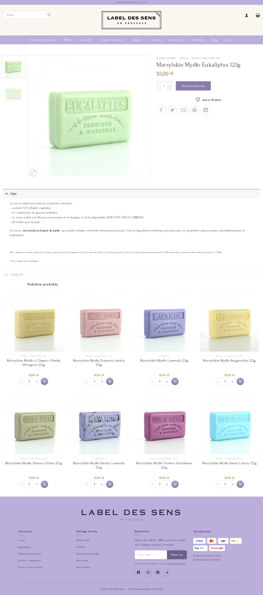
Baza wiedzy (83, 567)
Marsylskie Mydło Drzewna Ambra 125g (99, 363)
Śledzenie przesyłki (88, 553)
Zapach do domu (112, 40)
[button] (44, 381)
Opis (13, 193)
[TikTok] (167, 572)
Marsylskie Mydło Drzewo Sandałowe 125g (164, 465)
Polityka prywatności (29, 553)
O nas (229, 40)
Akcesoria (175, 40)
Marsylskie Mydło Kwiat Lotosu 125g (229, 463)
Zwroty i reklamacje (29, 560)
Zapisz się (177, 554)
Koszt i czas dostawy (30, 567)
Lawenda (155, 40)
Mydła (67, 40)
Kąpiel (136, 40)
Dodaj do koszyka (193, 86)
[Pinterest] (157, 572)
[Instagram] (148, 572)
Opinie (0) (16, 274)
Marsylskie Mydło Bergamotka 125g (229, 361)
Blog (214, 40)
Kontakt (80, 547)
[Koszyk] (258, 15)
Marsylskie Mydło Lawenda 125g (164, 361)
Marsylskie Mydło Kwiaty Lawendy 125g (99, 465)
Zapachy (86, 40)
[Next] (141, 116)
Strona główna (166, 58)
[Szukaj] (49, 15)
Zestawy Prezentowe (43, 40)
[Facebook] (138, 572)
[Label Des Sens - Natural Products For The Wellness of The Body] (131, 20)
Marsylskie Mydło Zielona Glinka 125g (33, 463)
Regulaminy (24, 547)
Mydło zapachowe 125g (206, 58)
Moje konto (83, 540)
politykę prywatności (175, 563)
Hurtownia (198, 40)
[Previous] (37, 116)
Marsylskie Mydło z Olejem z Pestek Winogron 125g (33, 363)
